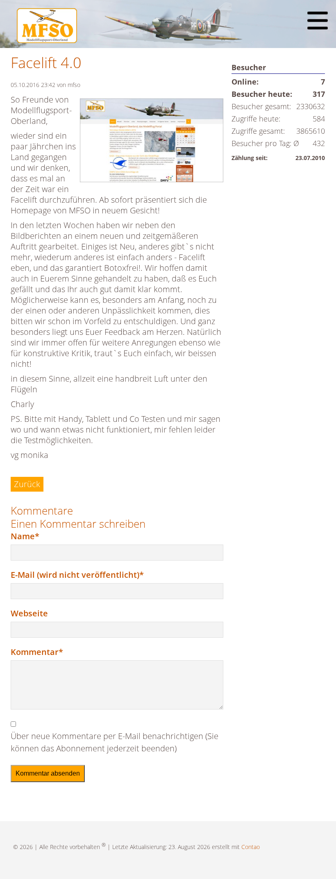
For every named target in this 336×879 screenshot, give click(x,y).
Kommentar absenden (48, 773)
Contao (250, 847)
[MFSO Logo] (47, 40)
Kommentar (37, 651)
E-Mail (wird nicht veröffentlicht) (77, 574)
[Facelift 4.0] (151, 141)
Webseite (29, 613)
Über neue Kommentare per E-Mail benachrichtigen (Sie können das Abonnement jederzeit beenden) (114, 742)
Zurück (27, 484)
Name (31, 536)
